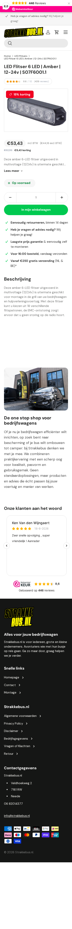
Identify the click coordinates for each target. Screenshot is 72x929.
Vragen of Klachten (17, 746)
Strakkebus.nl (24, 852)
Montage (10, 693)
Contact (10, 685)
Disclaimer (11, 731)
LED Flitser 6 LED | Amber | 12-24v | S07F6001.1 (30, 58)
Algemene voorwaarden (20, 716)
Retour (8, 754)
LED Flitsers (20, 56)
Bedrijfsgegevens (16, 739)
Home (7, 56)
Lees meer (11, 171)
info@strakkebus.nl (17, 816)
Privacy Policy (13, 724)
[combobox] (36, 43)
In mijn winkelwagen (36, 210)
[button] (56, 32)
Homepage (11, 677)
